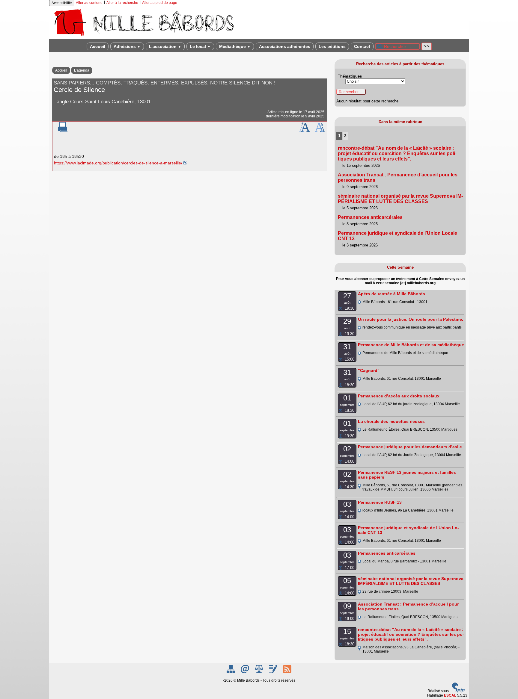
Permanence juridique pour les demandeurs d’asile (410, 446)
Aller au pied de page (159, 3)
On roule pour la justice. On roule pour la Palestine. (410, 319)
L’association (165, 46)
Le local (200, 46)
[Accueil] (143, 37)
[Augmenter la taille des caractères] (304, 130)
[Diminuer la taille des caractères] (320, 130)
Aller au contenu (89, 3)
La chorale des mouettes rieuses (391, 421)
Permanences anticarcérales (370, 217)
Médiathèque (235, 46)
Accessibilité (62, 3)
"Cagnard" (369, 370)
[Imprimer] (62, 130)
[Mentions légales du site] (259, 672)
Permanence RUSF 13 (380, 502)
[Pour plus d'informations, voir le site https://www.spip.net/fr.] (458, 691)
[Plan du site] (231, 672)
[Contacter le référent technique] (245, 672)
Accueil (97, 46)
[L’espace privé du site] (273, 672)
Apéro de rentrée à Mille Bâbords (391, 293)
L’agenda (81, 70)
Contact (362, 46)
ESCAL (450, 695)
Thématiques (350, 76)
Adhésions (127, 46)
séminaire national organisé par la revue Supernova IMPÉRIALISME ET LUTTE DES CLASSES (400, 198)
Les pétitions (332, 46)
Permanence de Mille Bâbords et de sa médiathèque (411, 344)
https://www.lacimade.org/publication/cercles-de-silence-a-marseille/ (118, 163)
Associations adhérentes (284, 46)
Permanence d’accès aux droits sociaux (398, 396)
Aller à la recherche (122, 3)
